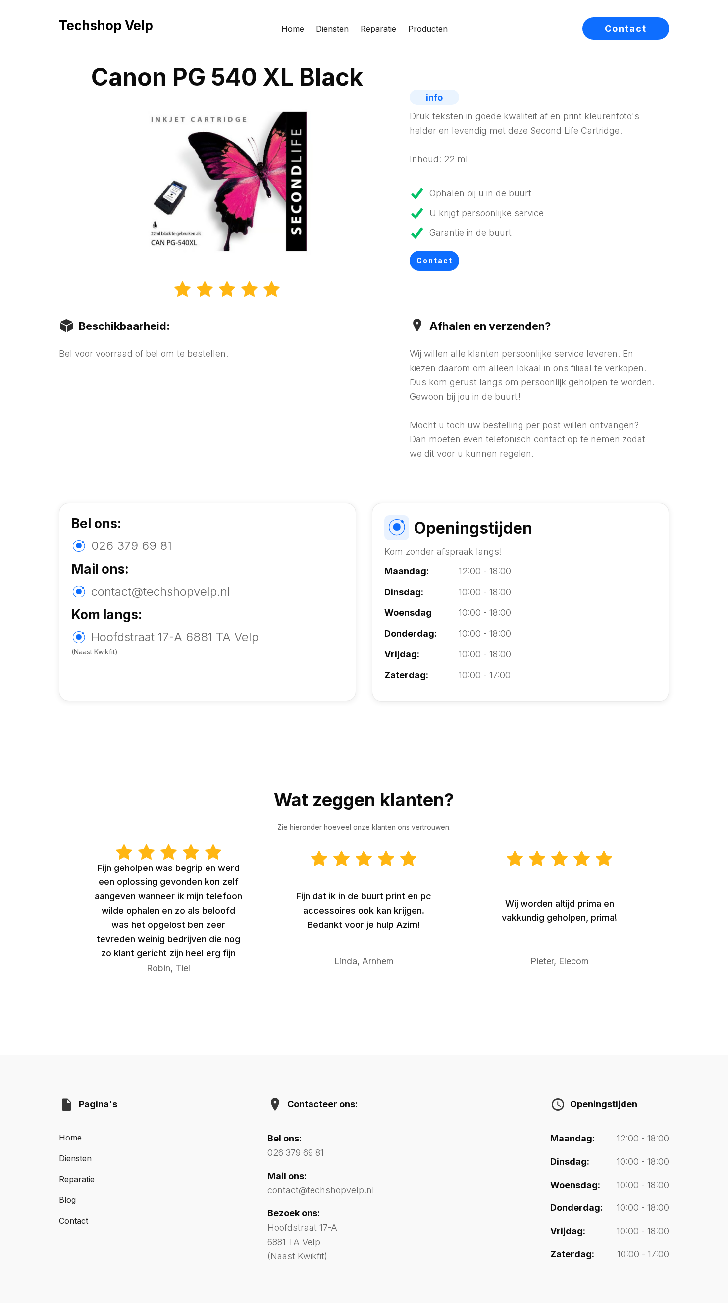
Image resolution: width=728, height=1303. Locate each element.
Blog (67, 1200)
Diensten (332, 29)
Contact (626, 28)
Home (292, 29)
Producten (428, 29)
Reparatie (378, 29)
